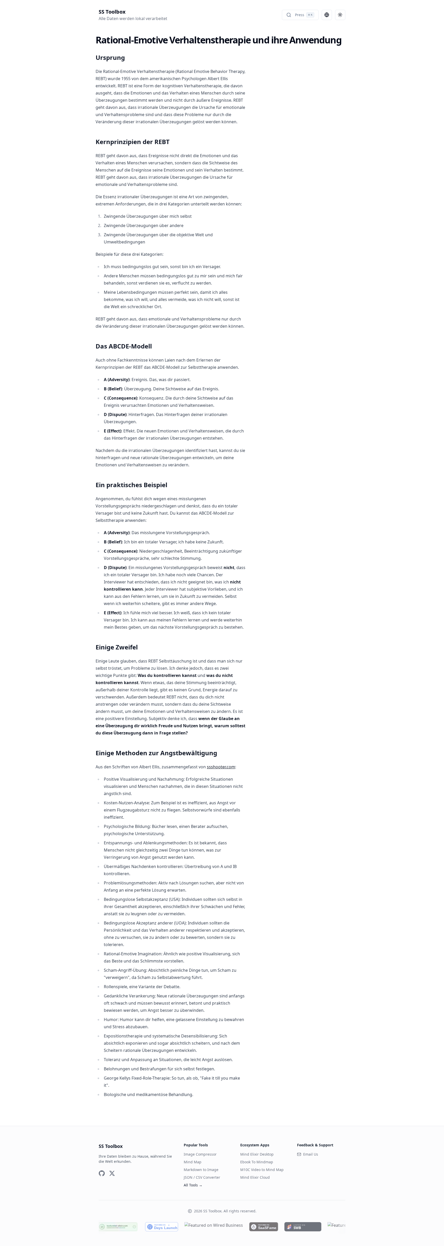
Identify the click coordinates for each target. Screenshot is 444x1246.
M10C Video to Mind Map (262, 1169)
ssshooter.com (221, 767)
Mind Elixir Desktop (257, 1154)
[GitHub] (102, 1173)
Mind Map (192, 1161)
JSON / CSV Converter (202, 1177)
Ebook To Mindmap (256, 1161)
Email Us (310, 1154)
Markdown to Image (201, 1169)
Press (303, 14)
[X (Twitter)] (112, 1173)
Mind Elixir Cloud (255, 1177)
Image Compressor (200, 1154)
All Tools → (193, 1185)
